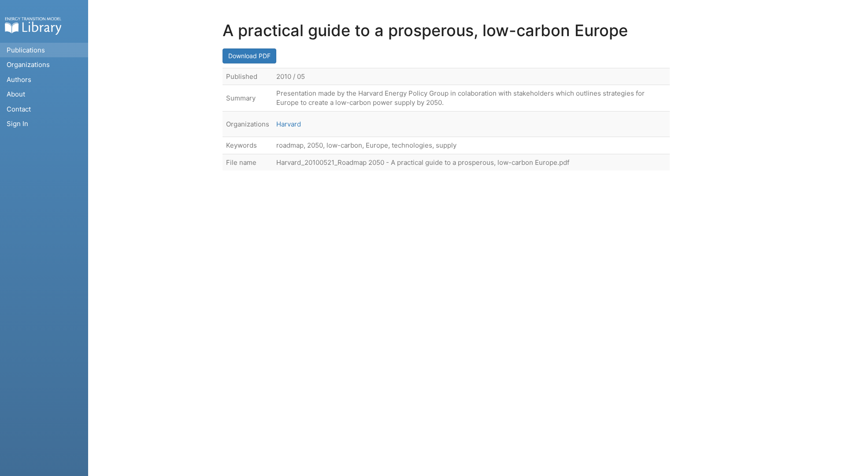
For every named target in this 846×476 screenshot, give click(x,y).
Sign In (17, 123)
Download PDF (249, 56)
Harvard (288, 124)
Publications (26, 50)
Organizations (28, 64)
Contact (19, 109)
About (16, 94)
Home (33, 26)
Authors (19, 79)
